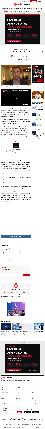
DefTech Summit (18, 400)
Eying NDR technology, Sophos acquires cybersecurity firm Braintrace (17, 332)
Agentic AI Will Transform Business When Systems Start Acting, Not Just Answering (39, 116)
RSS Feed (31, 424)
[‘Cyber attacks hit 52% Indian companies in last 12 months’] (39, 326)
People (2, 401)
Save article (4, 207)
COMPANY (33, 394)
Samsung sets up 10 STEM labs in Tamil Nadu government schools (39, 125)
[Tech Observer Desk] (12, 56)
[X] (27, 409)
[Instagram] (34, 409)
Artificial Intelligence (19, 387)
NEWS (2, 384)
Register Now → (16, 157)
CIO (31, 389)
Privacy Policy (3, 424)
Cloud (17, 389)
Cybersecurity (4, 108)
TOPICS (17, 384)
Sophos (10, 108)
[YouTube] (32, 409)
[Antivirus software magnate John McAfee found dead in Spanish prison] (28, 326)
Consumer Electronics (4, 392)
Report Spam (36, 424)
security (4, 123)
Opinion (32, 386)
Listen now (39, 81)
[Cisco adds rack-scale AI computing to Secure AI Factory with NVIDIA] (34, 133)
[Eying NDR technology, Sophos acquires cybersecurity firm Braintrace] (17, 326)
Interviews (32, 387)
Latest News (6, 46)
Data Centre (18, 392)
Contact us (32, 398)
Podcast (2, 398)
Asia (20, 110)
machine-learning (14, 181)
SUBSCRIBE (33, 1)
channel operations (26, 114)
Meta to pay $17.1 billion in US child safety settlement (40, 108)
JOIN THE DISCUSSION (16, 236)
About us (32, 396)
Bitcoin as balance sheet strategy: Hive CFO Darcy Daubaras (38, 76)
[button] (5, 1)
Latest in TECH (36, 90)
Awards (17, 403)
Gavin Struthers (11, 296)
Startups (2, 390)
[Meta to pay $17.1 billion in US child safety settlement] (34, 107)
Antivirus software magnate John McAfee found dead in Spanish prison (27, 332)
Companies (3, 403)
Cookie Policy (15, 424)
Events (17, 401)
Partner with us (33, 400)
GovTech (2, 387)
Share (28, 59)
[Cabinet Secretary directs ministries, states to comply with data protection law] (38, 95)
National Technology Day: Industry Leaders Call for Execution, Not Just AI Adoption (6, 332)
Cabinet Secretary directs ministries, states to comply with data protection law (37, 102)
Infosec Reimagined (19, 396)
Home (2, 46)
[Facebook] (25, 409)
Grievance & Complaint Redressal (23, 424)
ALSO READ (5, 245)
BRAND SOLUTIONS (20, 394)
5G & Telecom (18, 390)
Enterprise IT (10, 46)
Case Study (32, 392)
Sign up (19, 412)
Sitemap (39, 424)
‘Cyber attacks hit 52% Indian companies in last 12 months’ (14, 260)
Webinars (2, 400)
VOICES (32, 384)
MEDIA (2, 394)
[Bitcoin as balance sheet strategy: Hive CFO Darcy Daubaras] (38, 71)
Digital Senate (18, 398)
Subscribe (26, 275)
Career (32, 401)
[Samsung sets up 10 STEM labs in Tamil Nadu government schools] (34, 124)
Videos (2, 396)
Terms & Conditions (9, 424)
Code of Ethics (33, 403)
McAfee (15, 296)
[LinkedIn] (30, 409)
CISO (31, 390)
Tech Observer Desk (16, 56)
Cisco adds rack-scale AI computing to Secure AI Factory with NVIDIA (40, 134)
